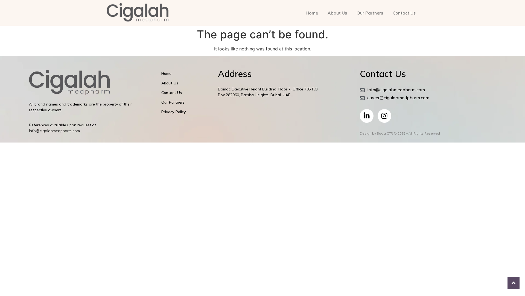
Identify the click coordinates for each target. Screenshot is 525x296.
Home (312, 13)
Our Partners (370, 13)
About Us (337, 13)
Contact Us (404, 13)
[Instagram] (384, 116)
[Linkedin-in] (367, 116)
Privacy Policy (173, 111)
